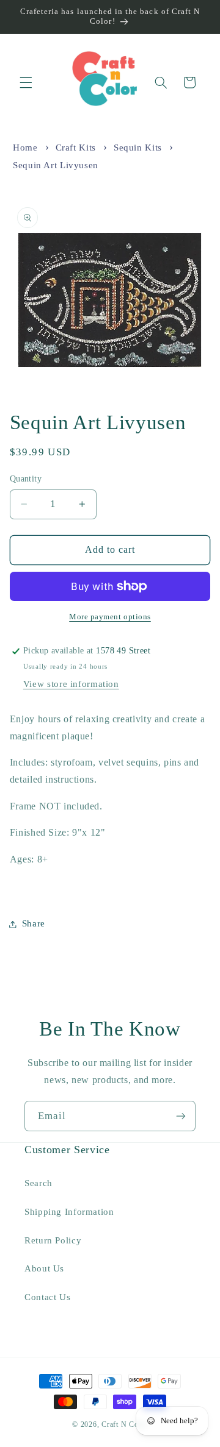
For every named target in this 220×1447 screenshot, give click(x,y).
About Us (44, 1268)
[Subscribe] (181, 1116)
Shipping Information (69, 1212)
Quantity (26, 478)
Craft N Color (124, 1424)
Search (38, 1183)
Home (25, 147)
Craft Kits (76, 147)
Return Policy (52, 1240)
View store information (71, 684)
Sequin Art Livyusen (55, 165)
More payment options (110, 617)
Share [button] (33, 923)
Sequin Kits (138, 147)
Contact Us (47, 1297)
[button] (26, 82)
